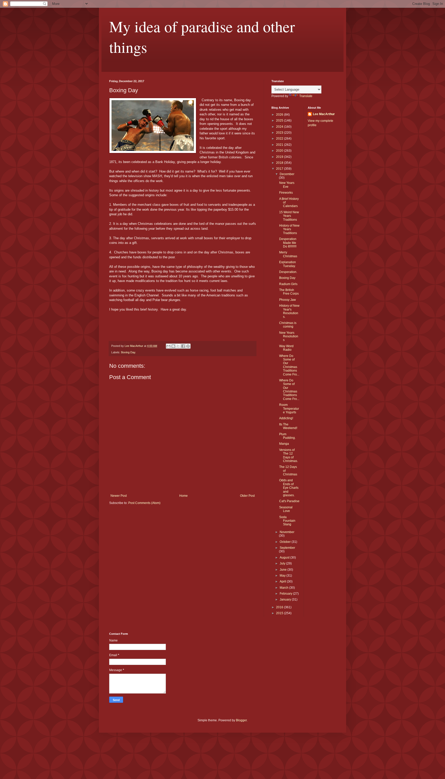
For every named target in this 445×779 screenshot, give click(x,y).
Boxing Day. (128, 352)
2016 (280, 607)
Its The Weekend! (288, 426)
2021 (280, 145)
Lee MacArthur (324, 114)
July (283, 563)
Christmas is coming (287, 324)
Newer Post (118, 496)
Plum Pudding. (287, 436)
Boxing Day (287, 278)
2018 (280, 163)
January (286, 599)
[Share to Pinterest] (188, 346)
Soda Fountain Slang (287, 520)
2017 (280, 168)
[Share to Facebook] (183, 346)
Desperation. (288, 272)
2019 (280, 157)
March (284, 587)
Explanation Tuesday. (287, 264)
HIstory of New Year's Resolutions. (289, 311)
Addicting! (286, 418)
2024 (280, 127)
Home (183, 496)
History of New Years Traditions (289, 229)
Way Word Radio (286, 348)
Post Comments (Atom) (144, 503)
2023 (280, 132)
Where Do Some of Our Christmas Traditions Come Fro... (289, 365)
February (286, 593)
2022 (280, 138)
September (287, 548)
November (287, 532)
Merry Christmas (288, 254)
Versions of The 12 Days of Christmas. (288, 455)
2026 (280, 114)
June (283, 569)
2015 (280, 613)
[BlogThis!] (173, 346)
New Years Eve (286, 184)
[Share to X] (178, 346)
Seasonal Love (286, 509)
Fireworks (286, 192)
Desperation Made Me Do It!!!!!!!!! (287, 242)
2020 (280, 150)
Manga (284, 444)
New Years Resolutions (288, 336)
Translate (305, 96)
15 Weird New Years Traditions (289, 215)
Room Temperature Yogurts (289, 408)
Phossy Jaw (287, 300)
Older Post (247, 496)
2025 (280, 120)
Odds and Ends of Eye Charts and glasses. (288, 487)
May (283, 575)
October (286, 542)
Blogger (241, 720)
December (287, 174)
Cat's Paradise (289, 501)
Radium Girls (288, 284)
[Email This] (168, 346)
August (285, 557)
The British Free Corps (289, 291)
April (283, 581)
